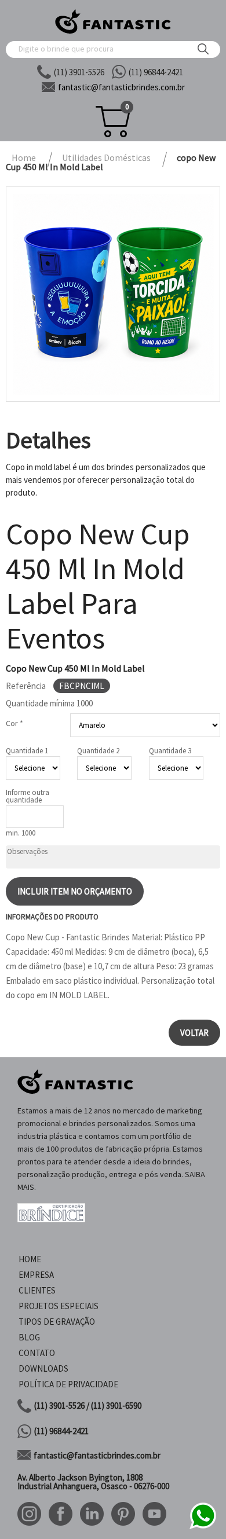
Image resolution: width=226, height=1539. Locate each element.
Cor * (14, 723)
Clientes (37, 1290)
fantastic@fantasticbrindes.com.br (97, 1455)
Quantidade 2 (98, 750)
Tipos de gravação (57, 1321)
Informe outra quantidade (27, 796)
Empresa (36, 1274)
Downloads (43, 1368)
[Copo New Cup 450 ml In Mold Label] (113, 294)
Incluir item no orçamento (74, 891)
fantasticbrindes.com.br (121, 87)
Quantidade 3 (170, 750)
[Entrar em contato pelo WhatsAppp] (202, 1527)
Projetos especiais (59, 1305)
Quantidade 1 (27, 750)
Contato (37, 1352)
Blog (29, 1337)
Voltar (194, 1032)
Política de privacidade (68, 1384)
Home (30, 1259)
